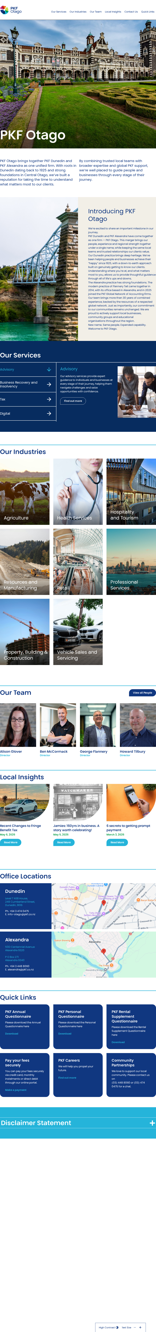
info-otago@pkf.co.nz (21, 914)
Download (11, 1033)
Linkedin (138, 735)
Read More (10, 842)
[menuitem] (59, 10)
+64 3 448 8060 (19, 966)
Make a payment (15, 1090)
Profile (18, 720)
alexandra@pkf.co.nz (21, 969)
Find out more (73, 401)
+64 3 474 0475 (19, 911)
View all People (142, 693)
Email (18, 730)
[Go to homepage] (11, 10)
